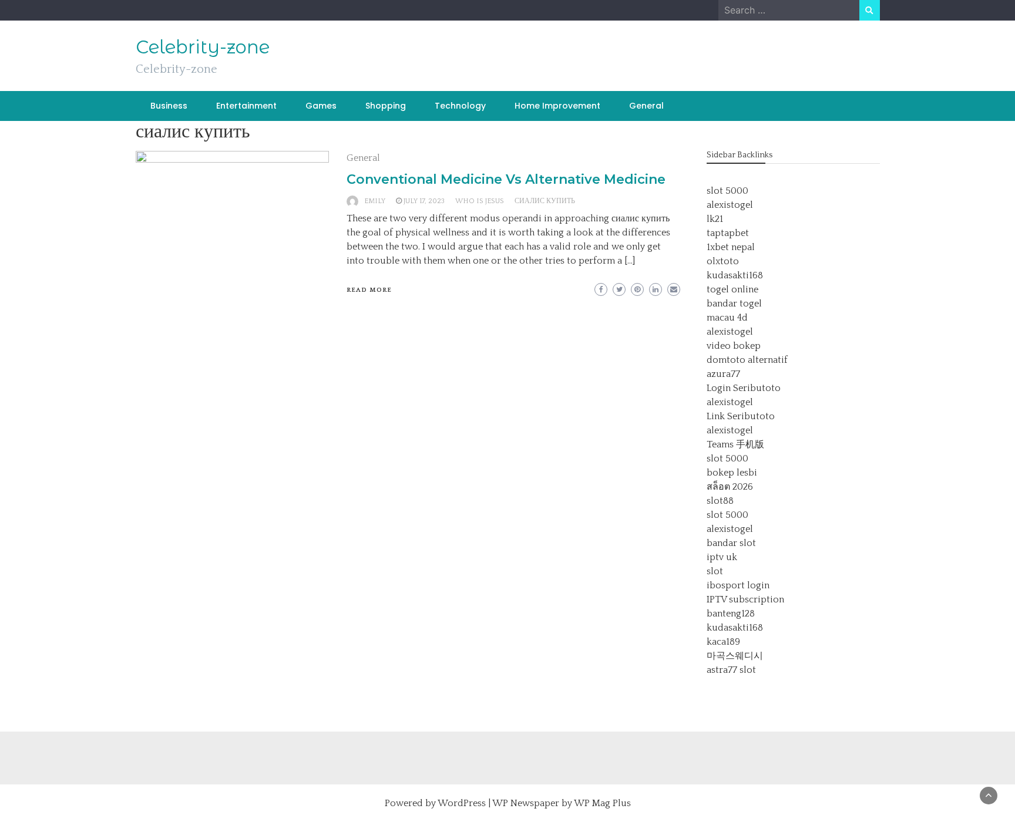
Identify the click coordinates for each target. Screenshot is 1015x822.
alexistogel (730, 205)
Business (168, 106)
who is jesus (479, 201)
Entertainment (246, 106)
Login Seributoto (744, 388)
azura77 (723, 374)
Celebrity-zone (203, 47)
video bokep (734, 346)
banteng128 (731, 613)
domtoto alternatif (747, 360)
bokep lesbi (732, 472)
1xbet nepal (731, 247)
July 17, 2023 (424, 201)
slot (715, 571)
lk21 (715, 219)
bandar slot (731, 543)
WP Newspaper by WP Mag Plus (561, 803)
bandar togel (734, 303)
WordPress (462, 803)
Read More (369, 290)
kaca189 (723, 641)
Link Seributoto (741, 416)
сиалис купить (545, 201)
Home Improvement (557, 106)
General (646, 106)
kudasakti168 (735, 275)
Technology (460, 106)
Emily (374, 201)
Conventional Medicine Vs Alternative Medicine (506, 179)
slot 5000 (727, 191)
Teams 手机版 (735, 444)
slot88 (720, 501)
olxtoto (723, 261)
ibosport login (738, 585)
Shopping (385, 106)
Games (321, 106)
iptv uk (722, 557)
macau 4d (727, 317)
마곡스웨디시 (735, 656)
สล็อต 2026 (730, 486)
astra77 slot (731, 670)
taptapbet (728, 233)
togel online (732, 289)
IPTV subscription (745, 599)
